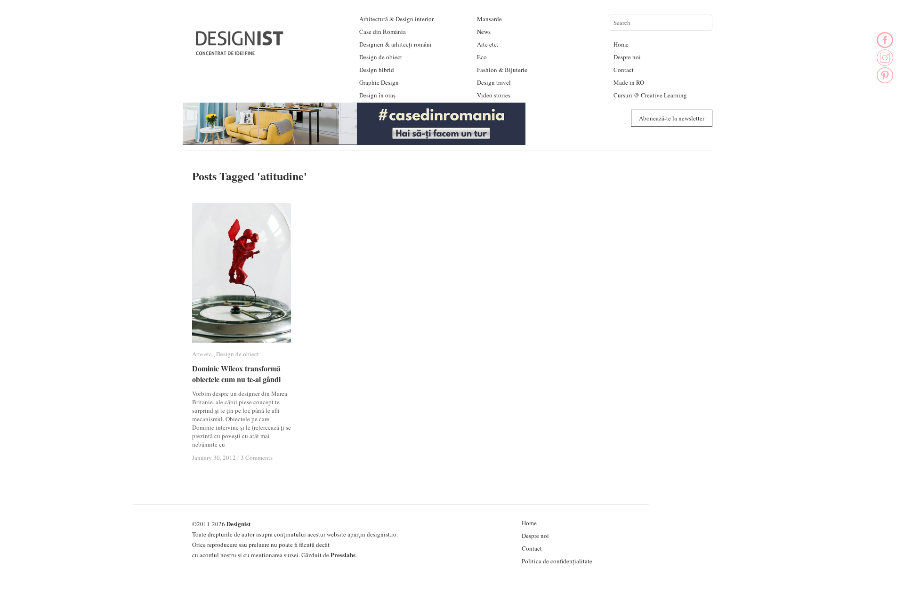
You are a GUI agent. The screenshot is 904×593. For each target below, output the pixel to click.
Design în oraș (377, 95)
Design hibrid (376, 69)
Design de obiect (380, 57)
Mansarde (489, 19)
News (484, 31)
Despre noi (627, 57)
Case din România (382, 31)
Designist (238, 523)
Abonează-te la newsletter (671, 118)
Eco (482, 57)
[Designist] (240, 51)
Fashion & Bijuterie (502, 69)
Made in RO (628, 82)
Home (621, 44)
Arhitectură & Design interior (396, 19)
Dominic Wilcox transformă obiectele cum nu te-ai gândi (236, 374)
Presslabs (343, 554)
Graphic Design (379, 82)
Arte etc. (487, 44)
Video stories (493, 95)
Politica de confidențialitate (557, 561)
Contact (623, 69)
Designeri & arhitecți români (395, 44)
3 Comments (257, 457)
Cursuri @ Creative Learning (650, 95)
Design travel (494, 82)
